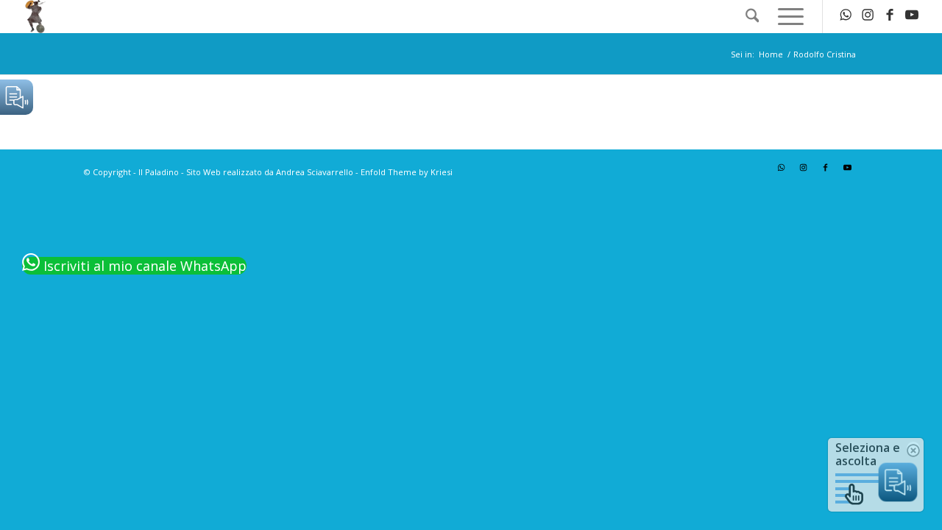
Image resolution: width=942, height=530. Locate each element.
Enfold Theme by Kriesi (407, 171)
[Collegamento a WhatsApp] (846, 16)
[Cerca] (752, 16)
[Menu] (786, 16)
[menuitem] (752, 16)
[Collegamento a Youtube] (912, 16)
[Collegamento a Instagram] (868, 16)
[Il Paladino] (35, 16)
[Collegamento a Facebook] (890, 16)
